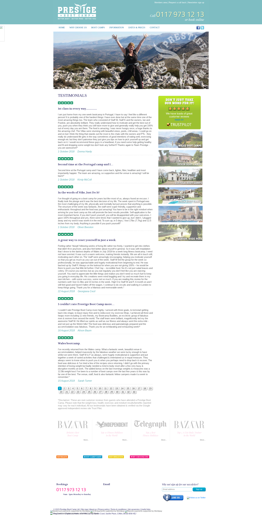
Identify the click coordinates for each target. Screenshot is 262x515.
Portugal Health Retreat (66, 472)
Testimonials (113, 465)
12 (111, 388)
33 (134, 392)
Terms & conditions (118, 509)
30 (117, 392)
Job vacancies (133, 509)
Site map (84, 509)
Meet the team (136, 465)
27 (100, 392)
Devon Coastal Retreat (65, 465)
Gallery (111, 478)
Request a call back (177, 2)
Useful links (145, 509)
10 (100, 388)
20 (61, 392)
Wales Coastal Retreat (65, 468)
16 (133, 388)
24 (83, 392)
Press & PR (113, 468)
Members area (161, 2)
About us (133, 462)
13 (116, 388)
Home (62, 27)
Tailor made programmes (66, 478)
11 (105, 388)
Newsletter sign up (196, 2)
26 (95, 392)
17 (139, 388)
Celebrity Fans (114, 472)
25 (89, 392)
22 (72, 392)
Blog (110, 475)
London (86, 462)
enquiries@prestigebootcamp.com (124, 488)
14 (122, 388)
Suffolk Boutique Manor (66, 475)
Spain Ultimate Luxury (65, 462)
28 (106, 392)
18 (144, 388)
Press (132, 468)
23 (78, 392)
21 (67, 392)
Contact (155, 27)
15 (128, 388)
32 (128, 392)
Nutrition (111, 462)
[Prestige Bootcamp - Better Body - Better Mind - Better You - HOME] (77, 11)
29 (111, 392)
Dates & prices (136, 27)
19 (150, 388)
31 (123, 392)
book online (196, 19)
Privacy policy (103, 509)
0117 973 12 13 (180, 14)
